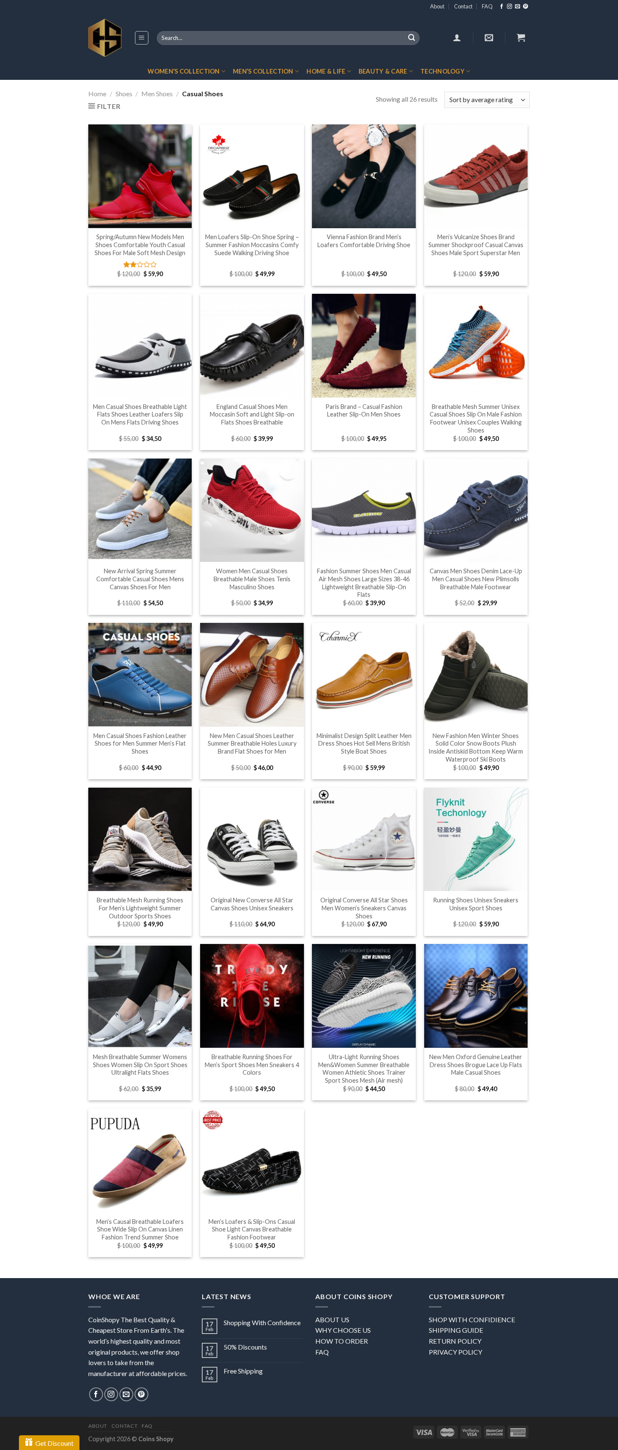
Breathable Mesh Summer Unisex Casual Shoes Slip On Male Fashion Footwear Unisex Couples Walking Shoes (476, 418)
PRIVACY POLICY (455, 1352)
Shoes (124, 94)
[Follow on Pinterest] (525, 7)
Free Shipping (243, 1371)
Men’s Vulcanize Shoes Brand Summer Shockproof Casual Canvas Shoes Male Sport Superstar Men (475, 244)
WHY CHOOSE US (343, 1330)
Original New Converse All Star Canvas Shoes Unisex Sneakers (252, 904)
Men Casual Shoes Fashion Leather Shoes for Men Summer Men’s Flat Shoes (140, 743)
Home (97, 94)
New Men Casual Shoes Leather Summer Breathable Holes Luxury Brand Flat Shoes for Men (252, 743)
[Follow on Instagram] (509, 7)
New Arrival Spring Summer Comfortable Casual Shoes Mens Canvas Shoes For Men (140, 578)
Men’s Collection (263, 71)
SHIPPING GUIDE (456, 1330)
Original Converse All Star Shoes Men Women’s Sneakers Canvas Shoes (364, 907)
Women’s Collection (183, 71)
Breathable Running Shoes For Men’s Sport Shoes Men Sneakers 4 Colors (252, 1064)
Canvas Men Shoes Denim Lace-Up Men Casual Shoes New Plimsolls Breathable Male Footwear (476, 578)
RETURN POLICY (455, 1341)
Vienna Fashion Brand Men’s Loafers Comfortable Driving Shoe (363, 240)
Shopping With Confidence (262, 1322)
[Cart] (521, 37)
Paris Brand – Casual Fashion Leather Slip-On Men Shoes (363, 410)
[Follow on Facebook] (501, 7)
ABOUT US (332, 1319)
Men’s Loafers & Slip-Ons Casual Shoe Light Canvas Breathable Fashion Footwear (252, 1229)
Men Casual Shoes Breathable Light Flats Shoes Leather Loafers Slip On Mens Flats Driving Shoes (140, 414)
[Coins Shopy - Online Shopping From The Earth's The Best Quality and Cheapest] (104, 37)
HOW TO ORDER (341, 1341)
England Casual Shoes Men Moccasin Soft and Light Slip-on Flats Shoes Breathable (252, 414)
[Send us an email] (517, 7)
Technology (442, 71)
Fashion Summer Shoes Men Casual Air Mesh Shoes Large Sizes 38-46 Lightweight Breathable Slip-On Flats (364, 582)
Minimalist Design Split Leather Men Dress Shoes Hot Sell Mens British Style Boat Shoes (364, 743)
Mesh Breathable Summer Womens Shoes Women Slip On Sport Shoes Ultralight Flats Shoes (140, 1064)
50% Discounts (245, 1347)
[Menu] (142, 38)
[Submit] (411, 38)
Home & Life (325, 71)
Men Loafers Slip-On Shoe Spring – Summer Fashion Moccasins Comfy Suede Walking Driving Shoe (252, 244)
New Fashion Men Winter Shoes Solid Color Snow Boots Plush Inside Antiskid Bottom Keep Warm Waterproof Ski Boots (475, 747)
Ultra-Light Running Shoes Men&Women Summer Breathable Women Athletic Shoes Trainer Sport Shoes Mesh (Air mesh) (363, 1068)
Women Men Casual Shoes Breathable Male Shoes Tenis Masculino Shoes (252, 578)
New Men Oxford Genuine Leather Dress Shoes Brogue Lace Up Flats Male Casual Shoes (475, 1064)
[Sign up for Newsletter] (489, 37)
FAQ (487, 6)
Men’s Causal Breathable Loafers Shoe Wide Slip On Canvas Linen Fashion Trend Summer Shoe (140, 1229)
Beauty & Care (383, 71)
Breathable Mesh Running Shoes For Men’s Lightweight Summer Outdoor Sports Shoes (140, 907)
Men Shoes (157, 94)
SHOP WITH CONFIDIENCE (472, 1319)
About (437, 6)
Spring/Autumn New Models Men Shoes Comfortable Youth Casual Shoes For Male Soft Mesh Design (140, 244)
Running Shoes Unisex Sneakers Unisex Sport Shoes (475, 904)
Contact (463, 6)
